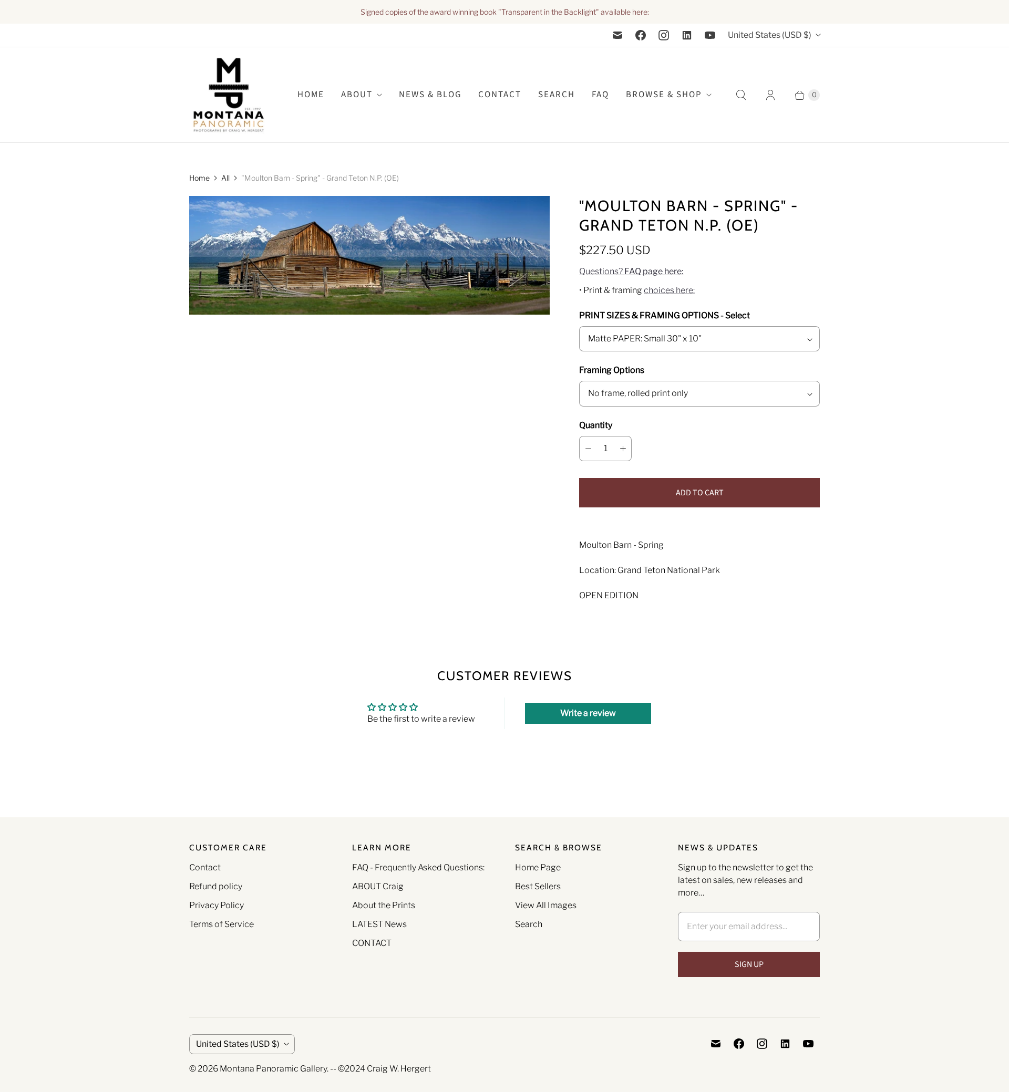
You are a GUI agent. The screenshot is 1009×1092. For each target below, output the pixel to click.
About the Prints (383, 905)
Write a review (588, 713)
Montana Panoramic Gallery (273, 1069)
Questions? (631, 271)
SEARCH (556, 94)
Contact (499, 94)
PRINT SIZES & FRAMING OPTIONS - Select (664, 315)
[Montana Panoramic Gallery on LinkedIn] (686, 35)
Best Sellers (538, 886)
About (357, 94)
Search (528, 924)
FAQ (600, 94)
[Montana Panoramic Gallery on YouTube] (710, 35)
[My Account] (770, 95)
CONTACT (372, 943)
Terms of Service (221, 924)
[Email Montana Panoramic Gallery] (617, 35)
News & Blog (430, 94)
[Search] (741, 95)
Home (199, 177)
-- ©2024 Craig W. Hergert (380, 1069)
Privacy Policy (216, 905)
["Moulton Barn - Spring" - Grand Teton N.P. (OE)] (369, 255)
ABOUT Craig (378, 886)
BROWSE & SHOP (664, 94)
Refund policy (215, 886)
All (225, 177)
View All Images (545, 905)
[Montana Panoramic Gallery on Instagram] (663, 35)
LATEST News (379, 924)
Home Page (538, 867)
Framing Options (611, 370)
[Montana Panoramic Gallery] (228, 95)
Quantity (595, 425)
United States (769, 35)
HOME (310, 94)
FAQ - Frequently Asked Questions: (418, 867)
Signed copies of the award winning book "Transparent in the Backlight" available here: (505, 11)
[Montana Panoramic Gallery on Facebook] (640, 35)
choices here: (669, 290)
